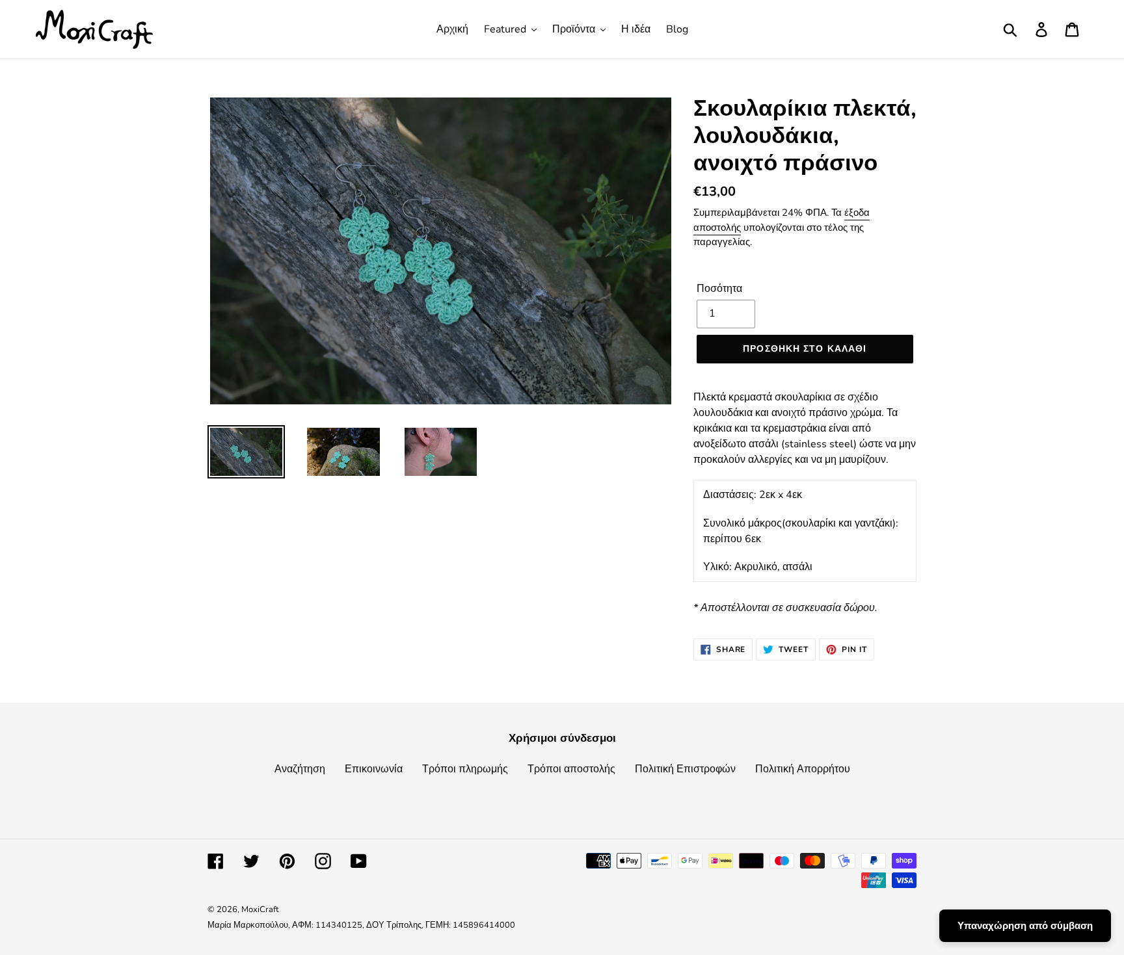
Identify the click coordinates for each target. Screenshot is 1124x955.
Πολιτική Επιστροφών (685, 769)
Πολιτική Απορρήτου (802, 769)
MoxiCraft (260, 909)
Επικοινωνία (374, 769)
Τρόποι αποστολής (571, 769)
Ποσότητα (719, 288)
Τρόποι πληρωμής (465, 769)
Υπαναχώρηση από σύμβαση (1025, 925)
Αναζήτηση (299, 769)
